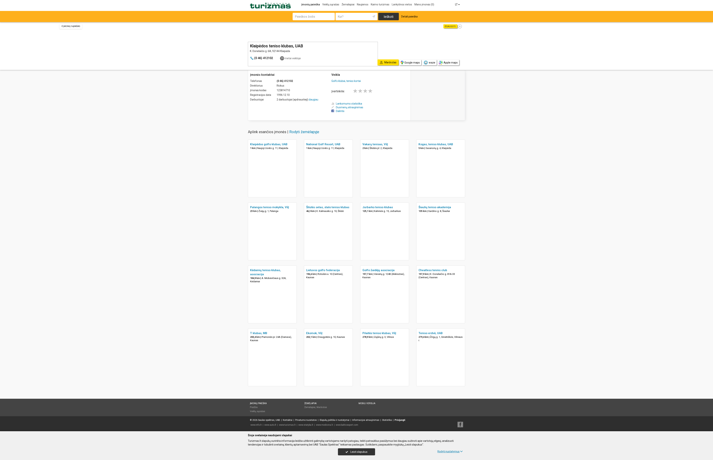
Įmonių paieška (310, 4)
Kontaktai (287, 420)
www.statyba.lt (305, 425)
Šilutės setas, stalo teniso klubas (327, 207)
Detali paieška (409, 16)
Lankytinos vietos (402, 4)
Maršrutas (322, 407)
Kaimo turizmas (380, 4)
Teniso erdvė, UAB (431, 333)
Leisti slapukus (358, 451)
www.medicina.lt (324, 425)
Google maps (412, 62)
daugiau (313, 99)
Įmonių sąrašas (71, 26)
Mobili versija (367, 403)
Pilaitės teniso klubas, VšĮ (379, 333)
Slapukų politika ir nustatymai (334, 420)
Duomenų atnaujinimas (349, 107)
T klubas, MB (258, 333)
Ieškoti (388, 17)
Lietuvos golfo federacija (323, 270)
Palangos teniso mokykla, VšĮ (269, 207)
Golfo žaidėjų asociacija (378, 270)
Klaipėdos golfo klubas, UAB (268, 144)
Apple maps (451, 62)
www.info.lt (256, 425)
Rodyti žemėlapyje (304, 132)
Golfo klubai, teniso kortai (346, 80)
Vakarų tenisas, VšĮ (375, 144)
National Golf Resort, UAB (323, 144)
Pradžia (254, 407)
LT (456, 4)
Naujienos (362, 4)
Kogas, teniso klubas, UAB (436, 144)
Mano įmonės (424, 4)
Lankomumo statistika (349, 103)
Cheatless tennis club (433, 270)
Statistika (387, 420)
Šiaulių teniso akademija (435, 207)
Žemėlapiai (348, 4)
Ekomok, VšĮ (314, 333)
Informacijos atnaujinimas (365, 420)
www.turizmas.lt (287, 425)
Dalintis (340, 111)
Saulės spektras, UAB (269, 420)
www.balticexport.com (347, 425)
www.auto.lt (270, 425)
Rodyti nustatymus (448, 451)
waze (432, 62)
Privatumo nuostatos (306, 420)
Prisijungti (400, 420)
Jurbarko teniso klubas (377, 207)
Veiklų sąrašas (330, 4)
